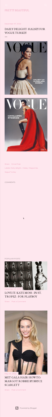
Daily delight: (16, 168)
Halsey (25, 168)
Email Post (16, 164)
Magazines (33, 168)
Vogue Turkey (10, 172)
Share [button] (7, 164)
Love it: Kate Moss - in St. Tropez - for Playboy (23, 294)
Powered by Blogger (28, 408)
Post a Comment (19, 301)
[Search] (45, 4)
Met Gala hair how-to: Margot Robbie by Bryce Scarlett (23, 381)
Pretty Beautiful (17, 10)
